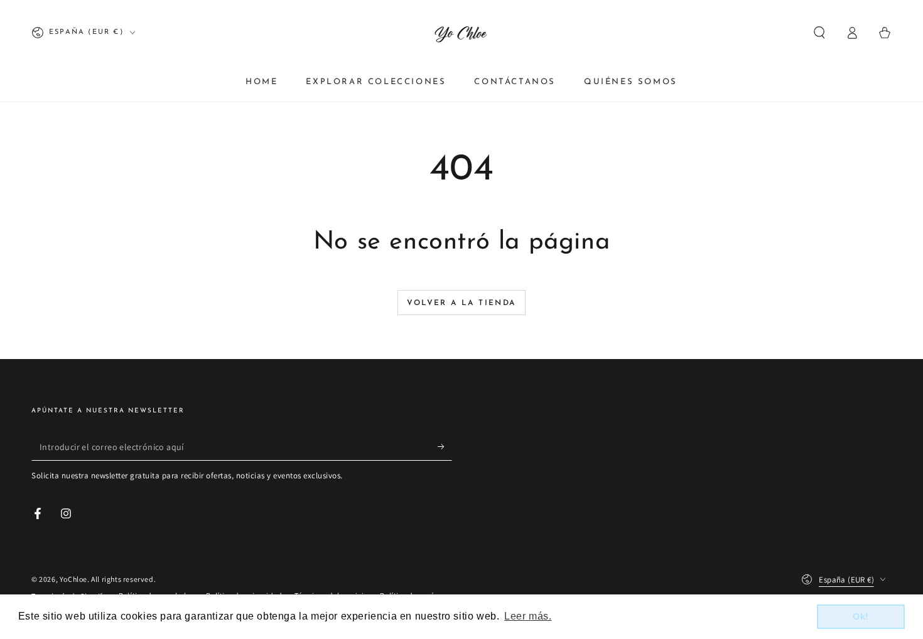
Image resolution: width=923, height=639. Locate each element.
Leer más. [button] (527, 616)
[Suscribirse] (445, 446)
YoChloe (73, 579)
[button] (819, 32)
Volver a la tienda (461, 303)
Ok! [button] (861, 616)
